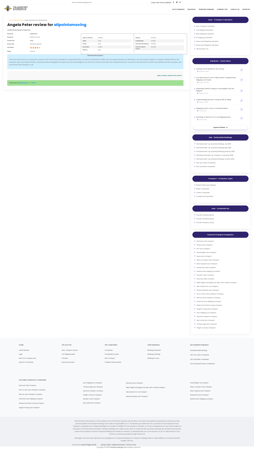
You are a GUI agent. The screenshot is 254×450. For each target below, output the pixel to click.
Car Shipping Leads (68, 354)
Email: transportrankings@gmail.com (82, 2)
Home (10, 20)
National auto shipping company (208, 271)
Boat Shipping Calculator (205, 34)
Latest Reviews (24, 350)
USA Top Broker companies (205, 167)
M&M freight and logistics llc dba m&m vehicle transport (217, 283)
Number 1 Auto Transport (205, 275)
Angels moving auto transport (207, 309)
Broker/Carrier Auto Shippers (206, 185)
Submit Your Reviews (26, 362)
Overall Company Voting (205, 223)
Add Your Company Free (27, 358)
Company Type (222, 9)
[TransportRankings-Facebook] (173, 2)
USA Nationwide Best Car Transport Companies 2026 (214, 155)
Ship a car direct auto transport (208, 260)
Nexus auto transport (204, 256)
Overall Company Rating (205, 219)
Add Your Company (163, 3)
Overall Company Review (205, 215)
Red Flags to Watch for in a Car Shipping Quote (213, 117)
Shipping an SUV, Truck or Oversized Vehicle (212, 108)
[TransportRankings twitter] (177, 2)
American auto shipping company (209, 301)
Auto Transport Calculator (205, 26)
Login (153, 3)
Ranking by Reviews (154, 350)
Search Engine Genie (88, 445)
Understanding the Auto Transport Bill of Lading (213, 100)
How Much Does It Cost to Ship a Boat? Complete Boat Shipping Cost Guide (216, 79)
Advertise (246, 9)
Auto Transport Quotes (70, 350)
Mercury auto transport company (208, 298)
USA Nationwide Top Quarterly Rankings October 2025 (215, 159)
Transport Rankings (206, 9)
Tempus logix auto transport (207, 324)
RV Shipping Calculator (204, 38)
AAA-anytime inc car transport (207, 286)
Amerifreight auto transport (206, 252)
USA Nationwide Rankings (198, 350)
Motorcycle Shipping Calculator (207, 45)
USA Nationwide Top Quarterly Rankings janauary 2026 (215, 151)
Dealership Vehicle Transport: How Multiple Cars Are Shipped (215, 90)
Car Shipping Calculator (204, 30)
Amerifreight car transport (199, 383)
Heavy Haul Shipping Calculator (207, 41)
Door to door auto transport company (210, 294)
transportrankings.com (118, 447)
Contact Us (235, 9)
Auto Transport (178, 9)
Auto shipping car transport (206, 313)
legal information (118, 445)
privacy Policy (106, 445)
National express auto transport (208, 290)
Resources (192, 9)
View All (33, 83)
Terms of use (131, 445)
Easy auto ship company (205, 279)
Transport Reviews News (113, 362)
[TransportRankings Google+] (180, 2)
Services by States (68, 362)
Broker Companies (202, 189)
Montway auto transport (205, 241)
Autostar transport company (207, 316)
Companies (109, 350)
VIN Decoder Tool (202, 49)
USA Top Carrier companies (206, 163)
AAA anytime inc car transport (136, 392)
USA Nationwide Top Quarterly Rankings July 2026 (213, 144)
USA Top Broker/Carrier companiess (202, 364)
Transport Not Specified (204, 196)
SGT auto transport (203, 249)
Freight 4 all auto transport (206, 328)
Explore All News (219, 127)
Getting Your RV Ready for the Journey (210, 69)
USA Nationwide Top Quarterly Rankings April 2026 (213, 148)
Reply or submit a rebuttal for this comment (169, 75)
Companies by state (112, 354)
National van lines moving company (209, 305)
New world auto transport (206, 320)
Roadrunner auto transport (206, 268)
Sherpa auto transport (205, 245)
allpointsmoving (18, 20)
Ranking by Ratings (153, 354)
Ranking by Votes (153, 358)
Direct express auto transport (207, 264)
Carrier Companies (203, 193)
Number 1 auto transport (91, 399)
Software (65, 358)
